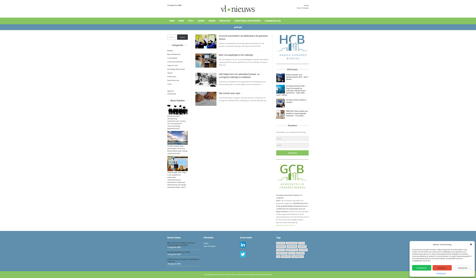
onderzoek (291, 246)
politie (301, 243)
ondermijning (297, 256)
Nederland (286, 256)
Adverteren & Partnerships (247, 21)
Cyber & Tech (172, 65)
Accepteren (422, 268)
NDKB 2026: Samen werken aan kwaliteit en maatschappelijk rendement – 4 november (297, 113)
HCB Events (171, 94)
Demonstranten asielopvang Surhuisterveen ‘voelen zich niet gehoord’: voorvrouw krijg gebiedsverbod (176, 122)
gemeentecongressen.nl (285, 225)
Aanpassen (462, 268)
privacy (292, 253)
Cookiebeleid (441, 273)
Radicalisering (173, 80)
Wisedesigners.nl (265, 274)
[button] (471, 244)
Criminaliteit (172, 58)
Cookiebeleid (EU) (273, 21)
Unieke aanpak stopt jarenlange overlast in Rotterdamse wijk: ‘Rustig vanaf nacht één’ (177, 149)
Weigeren (442, 268)
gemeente (302, 246)
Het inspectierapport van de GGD (178, 252)
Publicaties (224, 21)
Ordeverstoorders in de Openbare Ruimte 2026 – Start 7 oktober (297, 77)
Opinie (181, 21)
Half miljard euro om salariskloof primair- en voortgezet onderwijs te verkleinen (239, 76)
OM (278, 256)
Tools (191, 21)
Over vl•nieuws (303, 8)
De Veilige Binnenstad (176, 69)
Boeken (212, 21)
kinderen (300, 253)
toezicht (280, 250)
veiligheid (280, 243)
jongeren (303, 250)
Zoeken (182, 37)
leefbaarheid (292, 243)
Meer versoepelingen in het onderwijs (236, 55)
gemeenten (281, 246)
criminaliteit (282, 253)
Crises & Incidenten (175, 62)
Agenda (201, 21)
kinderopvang (292, 250)
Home (306, 5)
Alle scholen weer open (229, 93)
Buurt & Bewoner (174, 54)
